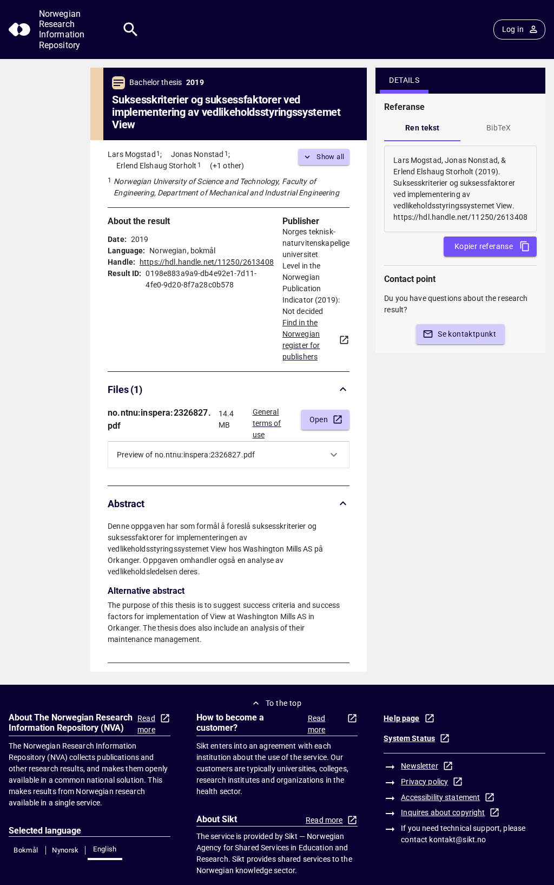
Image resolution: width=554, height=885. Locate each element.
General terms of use (267, 420)
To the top (283, 703)
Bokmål (26, 850)
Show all (330, 157)
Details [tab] (404, 80)
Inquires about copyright (443, 812)
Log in (513, 29)
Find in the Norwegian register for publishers (301, 339)
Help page (401, 718)
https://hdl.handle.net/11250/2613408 (207, 262)
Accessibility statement (440, 797)
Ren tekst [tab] (422, 127)
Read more (146, 724)
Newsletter (419, 766)
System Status (409, 738)
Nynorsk (65, 850)
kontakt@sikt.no (457, 839)
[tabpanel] (460, 189)
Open (318, 419)
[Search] (130, 29)
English (105, 849)
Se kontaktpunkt (467, 334)
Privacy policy (424, 781)
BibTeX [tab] (498, 127)
